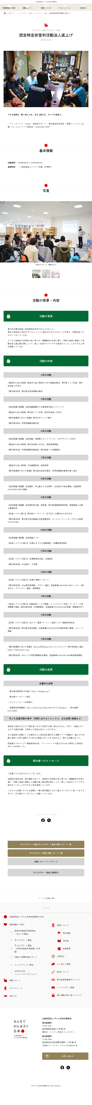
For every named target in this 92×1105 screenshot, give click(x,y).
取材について (62, 971)
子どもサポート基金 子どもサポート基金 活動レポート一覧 (46, 844)
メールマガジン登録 (65, 987)
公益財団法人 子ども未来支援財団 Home (26, 916)
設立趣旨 (67, 932)
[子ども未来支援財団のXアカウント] (68, 1068)
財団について (62, 925)
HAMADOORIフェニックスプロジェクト (25, 972)
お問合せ (61, 956)
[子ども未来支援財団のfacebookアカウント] (62, 1068)
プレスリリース (16, 988)
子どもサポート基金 (25, 13)
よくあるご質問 (63, 964)
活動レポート (12, 13)
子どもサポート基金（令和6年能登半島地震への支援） (27, 948)
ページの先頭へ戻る (48, 898)
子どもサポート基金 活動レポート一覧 (46, 852)
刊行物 (66, 940)
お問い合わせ (67, 1056)
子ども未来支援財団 (40, 1086)
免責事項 (67, 948)
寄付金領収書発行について (68, 979)
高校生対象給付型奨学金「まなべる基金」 (24, 932)
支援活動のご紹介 (16, 924)
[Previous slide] (3, 234)
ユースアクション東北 (24, 964)
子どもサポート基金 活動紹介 (46, 872)
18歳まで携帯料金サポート (25, 957)
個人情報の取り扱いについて (69, 995)
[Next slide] (89, 234)
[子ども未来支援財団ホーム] (5, 14)
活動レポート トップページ (46, 861)
